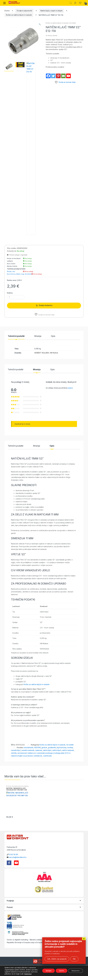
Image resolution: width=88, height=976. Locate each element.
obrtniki (13, 753)
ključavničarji (61, 747)
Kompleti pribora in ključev (20, 786)
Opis (53, 336)
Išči (70, 3)
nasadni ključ (16, 750)
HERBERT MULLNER (41, 353)
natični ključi (56, 750)
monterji (70, 747)
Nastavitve (28, 974)
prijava (70, 388)
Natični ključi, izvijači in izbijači (51, 11)
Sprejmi (48, 971)
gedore (44, 747)
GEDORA (37, 747)
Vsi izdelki (72, 23)
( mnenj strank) (51, 35)
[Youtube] (68, 76)
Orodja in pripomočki (24, 11)
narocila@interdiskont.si (17, 857)
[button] (39, 24)
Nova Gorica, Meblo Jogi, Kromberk (19, 274)
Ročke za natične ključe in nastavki (19, 15)
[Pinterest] (58, 76)
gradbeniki (52, 747)
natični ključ (47, 750)
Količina (10, 293)
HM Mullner (54, 353)
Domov (7, 11)
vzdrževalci (47, 756)
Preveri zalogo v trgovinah (17, 255)
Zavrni (61, 971)
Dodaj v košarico (45, 305)
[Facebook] (48, 76)
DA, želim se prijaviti (56, 959)
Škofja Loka (11, 271)
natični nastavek (68, 750)
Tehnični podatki (16, 336)
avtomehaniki (28, 747)
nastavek (38, 750)
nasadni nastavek (27, 750)
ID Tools (8, 786)
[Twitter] (53, 76)
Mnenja (37, 336)
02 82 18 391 (13, 854)
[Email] (63, 76)
